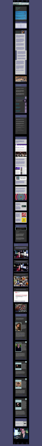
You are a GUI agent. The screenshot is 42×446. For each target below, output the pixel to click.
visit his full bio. (19, 356)
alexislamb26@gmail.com (21, 394)
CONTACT (21, 27)
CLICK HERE (18, 100)
